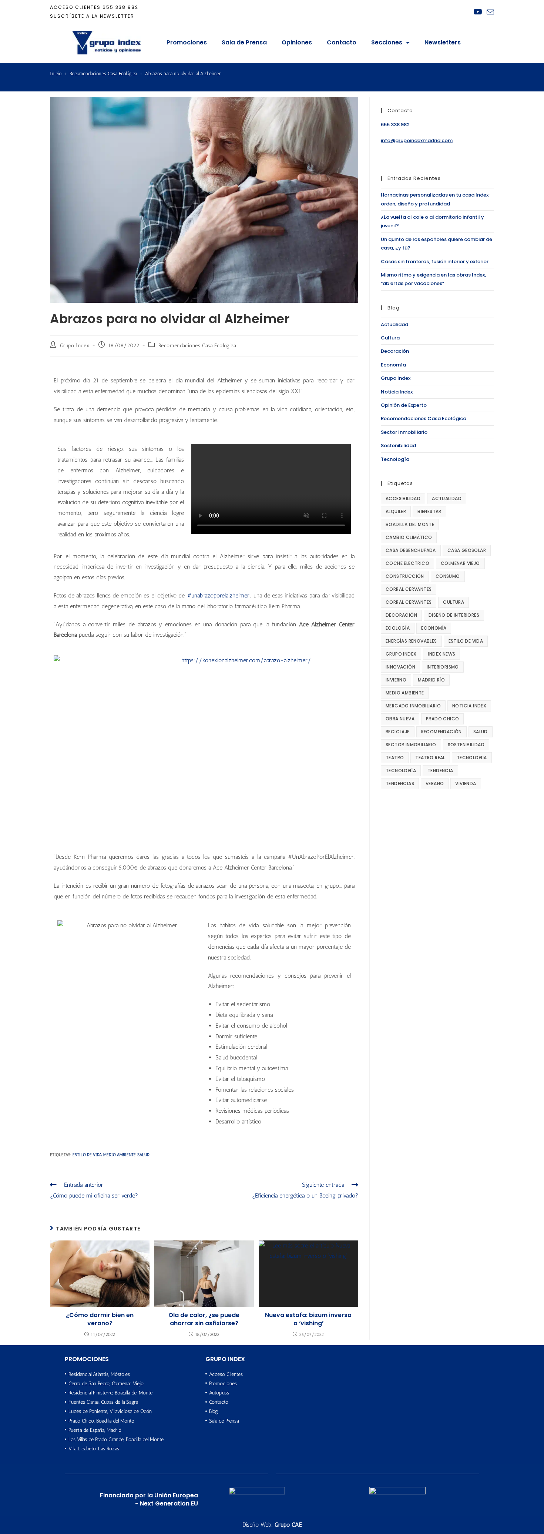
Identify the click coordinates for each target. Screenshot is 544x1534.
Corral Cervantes (408, 589)
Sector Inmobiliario (404, 432)
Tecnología (395, 459)
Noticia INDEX (469, 706)
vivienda (465, 783)
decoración (401, 615)
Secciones (386, 42)
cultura (453, 602)
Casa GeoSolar (466, 550)
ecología (398, 628)
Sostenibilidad (398, 445)
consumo (448, 576)
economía (433, 628)
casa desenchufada (411, 550)
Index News (441, 654)
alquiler (396, 511)
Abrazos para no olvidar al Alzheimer (183, 73)
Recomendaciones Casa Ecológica (197, 345)
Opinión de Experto (404, 405)
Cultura (390, 337)
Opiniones (297, 42)
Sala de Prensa (244, 42)
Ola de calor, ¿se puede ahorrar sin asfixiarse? (203, 1319)
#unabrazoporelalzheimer (218, 595)
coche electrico (407, 563)
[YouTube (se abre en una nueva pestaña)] (477, 12)
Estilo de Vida (87, 1154)
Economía (393, 364)
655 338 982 (120, 7)
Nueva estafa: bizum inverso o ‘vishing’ (308, 1319)
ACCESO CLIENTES (75, 7)
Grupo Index (75, 345)
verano (435, 783)
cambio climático (409, 537)
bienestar (429, 511)
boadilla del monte (410, 524)
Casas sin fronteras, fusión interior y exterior (434, 261)
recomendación (441, 732)
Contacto (341, 42)
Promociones (187, 42)
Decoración (395, 351)
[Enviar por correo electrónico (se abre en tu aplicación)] (489, 12)
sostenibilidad (466, 744)
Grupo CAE (288, 1524)
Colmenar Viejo (460, 563)
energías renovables (411, 641)
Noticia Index (397, 391)
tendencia (440, 770)
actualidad (446, 498)
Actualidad (394, 324)
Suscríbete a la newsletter (92, 16)
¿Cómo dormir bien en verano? (100, 1319)
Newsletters (442, 42)
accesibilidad (403, 498)
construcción (405, 576)
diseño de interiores (454, 615)
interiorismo (443, 667)
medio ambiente (119, 1154)
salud (143, 1154)
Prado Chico (442, 719)
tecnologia (472, 757)
